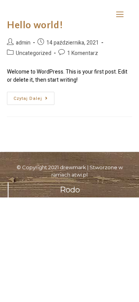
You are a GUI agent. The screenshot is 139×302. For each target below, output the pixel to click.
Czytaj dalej (34, 97)
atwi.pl (79, 175)
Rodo (70, 189)
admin (23, 43)
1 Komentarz (82, 53)
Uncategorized (33, 53)
